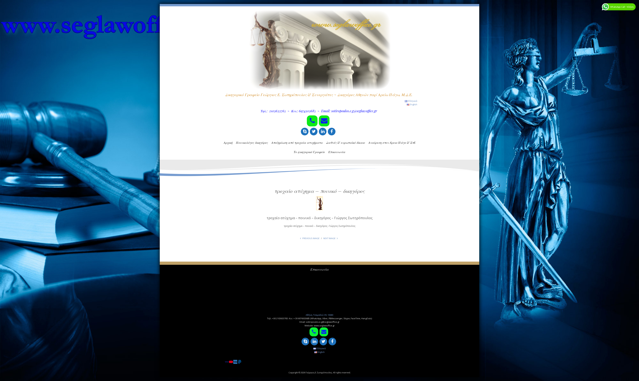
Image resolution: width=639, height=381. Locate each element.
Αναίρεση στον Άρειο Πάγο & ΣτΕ (392, 143)
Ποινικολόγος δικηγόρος (252, 143)
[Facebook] (331, 131)
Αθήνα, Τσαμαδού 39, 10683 (319, 314)
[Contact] (324, 120)
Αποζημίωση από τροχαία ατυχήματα (297, 143)
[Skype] (305, 131)
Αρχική (228, 143)
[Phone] (312, 120)
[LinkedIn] (322, 131)
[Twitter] (314, 131)
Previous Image (311, 238)
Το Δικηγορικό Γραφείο (309, 152)
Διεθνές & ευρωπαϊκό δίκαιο (345, 143)
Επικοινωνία (336, 152)
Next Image (329, 238)
